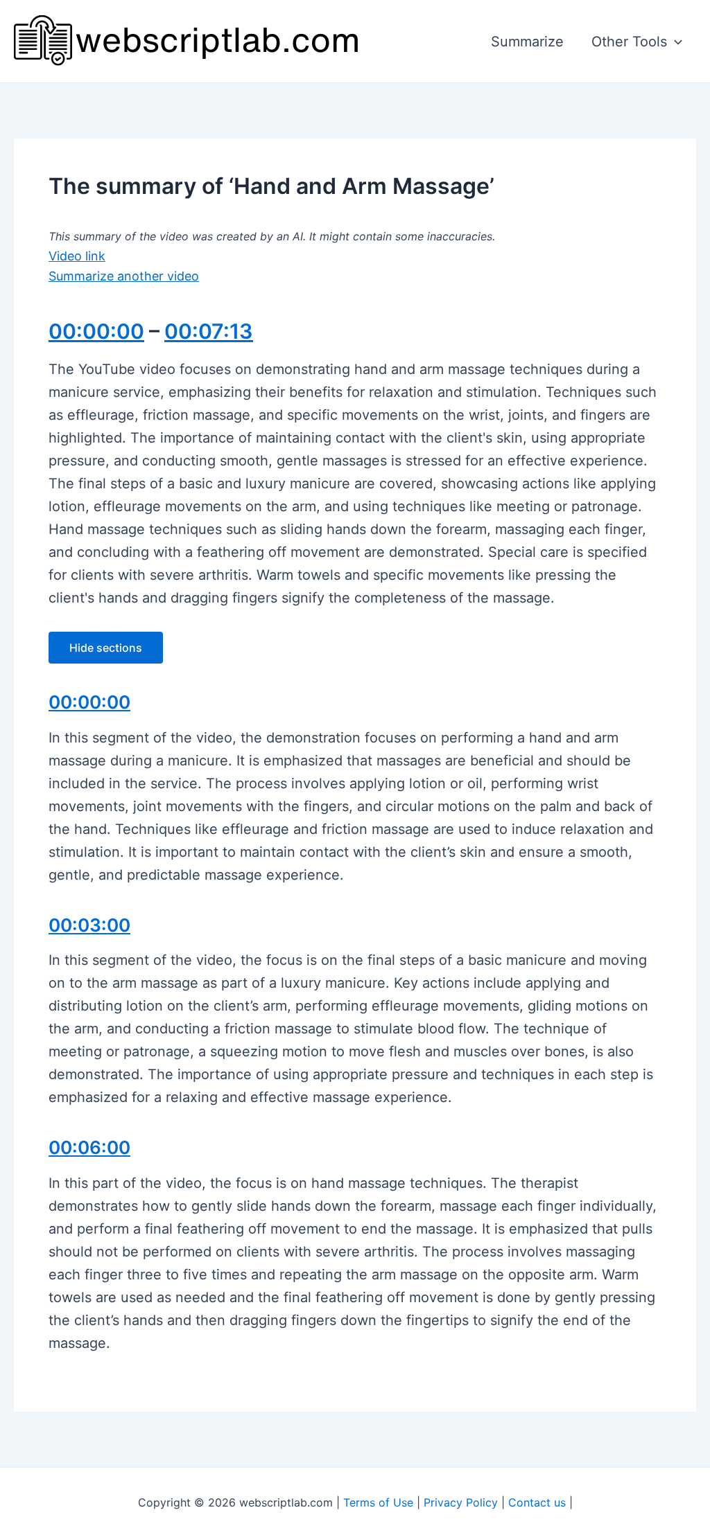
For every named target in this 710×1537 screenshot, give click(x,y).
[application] (674, 41)
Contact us (537, 1502)
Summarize (527, 41)
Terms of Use (378, 1502)
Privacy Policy (461, 1502)
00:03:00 (89, 925)
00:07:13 (208, 331)
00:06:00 (89, 1147)
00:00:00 (96, 331)
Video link (77, 256)
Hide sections (105, 648)
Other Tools (629, 41)
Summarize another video (124, 276)
